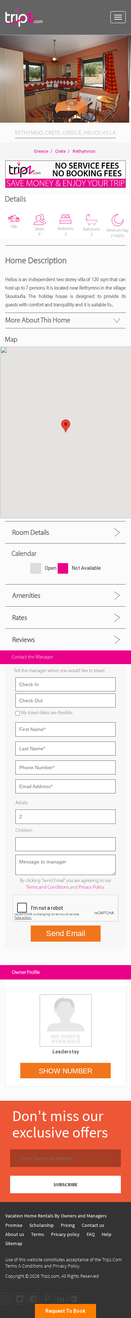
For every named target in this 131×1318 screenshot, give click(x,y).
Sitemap (13, 1243)
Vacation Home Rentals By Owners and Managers (56, 1216)
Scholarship (41, 1225)
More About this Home (37, 320)
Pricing (68, 1225)
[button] (124, 41)
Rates (19, 617)
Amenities (26, 595)
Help (106, 1234)
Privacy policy (65, 1234)
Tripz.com (50, 1276)
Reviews (23, 639)
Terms (37, 1234)
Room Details (30, 532)
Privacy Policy (91, 887)
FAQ (91, 1234)
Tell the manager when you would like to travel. (59, 671)
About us (14, 1234)
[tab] (65, 532)
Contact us (93, 1225)
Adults (21, 803)
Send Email (65, 933)
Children (23, 830)
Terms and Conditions (47, 887)
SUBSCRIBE (65, 1184)
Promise (13, 1225)
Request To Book (65, 1311)
